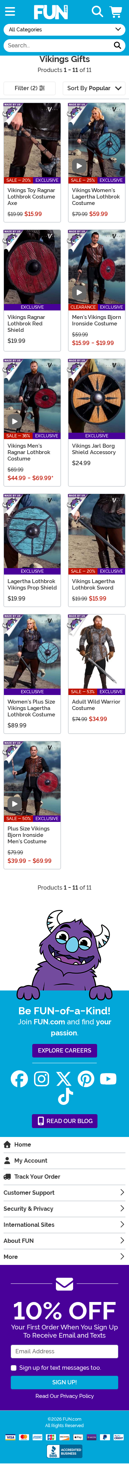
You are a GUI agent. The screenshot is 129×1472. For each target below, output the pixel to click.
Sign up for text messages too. (60, 1367)
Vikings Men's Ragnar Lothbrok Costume (29, 452)
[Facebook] (19, 1079)
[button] (116, 12)
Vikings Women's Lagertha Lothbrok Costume (96, 196)
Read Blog (69, 1121)
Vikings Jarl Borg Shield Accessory (94, 449)
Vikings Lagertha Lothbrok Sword (93, 584)
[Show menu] (10, 12)
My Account (30, 1160)
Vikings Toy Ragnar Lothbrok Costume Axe (31, 196)
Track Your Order (37, 1176)
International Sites (29, 1224)
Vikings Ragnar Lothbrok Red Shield (26, 323)
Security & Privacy (28, 1208)
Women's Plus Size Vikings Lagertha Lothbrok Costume (31, 708)
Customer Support (29, 1192)
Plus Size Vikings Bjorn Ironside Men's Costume (28, 835)
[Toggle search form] (97, 12)
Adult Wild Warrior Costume (96, 705)
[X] (63, 1079)
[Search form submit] (117, 45)
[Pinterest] (86, 1079)
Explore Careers (64, 1050)
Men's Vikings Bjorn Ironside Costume (96, 320)
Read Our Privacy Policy (64, 1396)
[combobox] (57, 45)
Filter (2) (27, 88)
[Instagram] (41, 1079)
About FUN (19, 1240)
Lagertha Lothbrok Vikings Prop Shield (32, 584)
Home (22, 1144)
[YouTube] (108, 1079)
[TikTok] (65, 1096)
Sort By (88, 88)
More (11, 1257)
